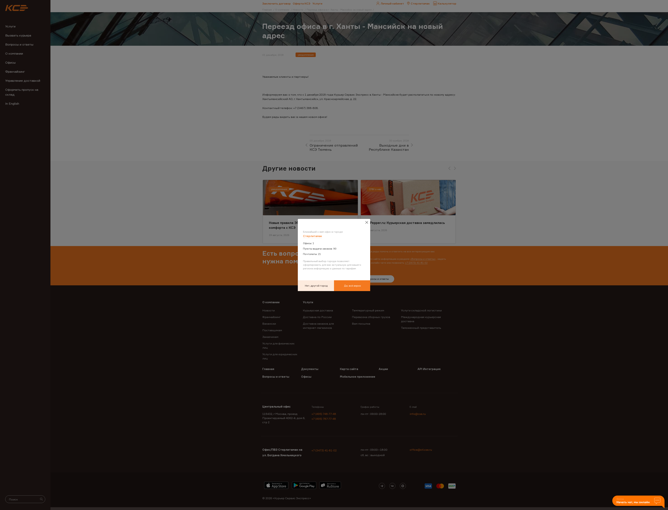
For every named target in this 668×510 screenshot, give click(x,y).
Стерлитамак (312, 236)
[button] (638, 502)
